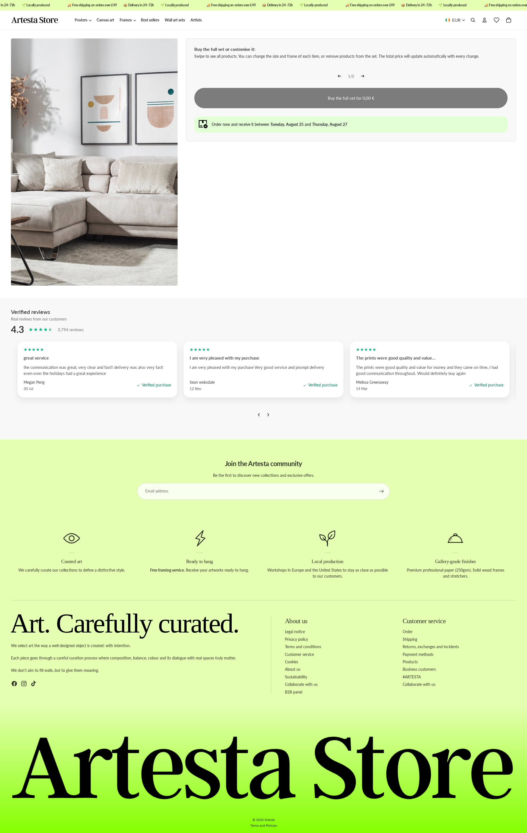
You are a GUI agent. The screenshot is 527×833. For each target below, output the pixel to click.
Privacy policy (296, 639)
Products (410, 661)
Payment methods (418, 654)
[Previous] (339, 76)
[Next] (362, 76)
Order (408, 631)
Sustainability (296, 677)
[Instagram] (24, 683)
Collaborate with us (301, 684)
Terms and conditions (303, 646)
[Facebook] (14, 683)
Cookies (291, 661)
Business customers (419, 669)
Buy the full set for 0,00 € (351, 98)
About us (292, 669)
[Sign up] (381, 491)
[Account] (484, 20)
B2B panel (293, 692)
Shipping (410, 639)
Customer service (299, 654)
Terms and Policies (263, 825)
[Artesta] (40, 20)
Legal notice (295, 631)
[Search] (473, 20)
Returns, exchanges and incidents (431, 646)
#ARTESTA (412, 677)
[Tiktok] (33, 683)
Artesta (270, 820)
